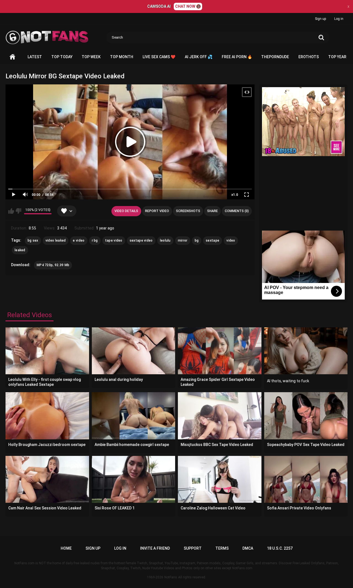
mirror (183, 240)
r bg (95, 240)
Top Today (62, 57)
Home (12, 57)
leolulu (165, 240)
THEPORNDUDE (275, 57)
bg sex (33, 240)
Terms (222, 548)
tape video (113, 240)
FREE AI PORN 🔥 (237, 57)
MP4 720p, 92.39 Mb (53, 265)
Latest (35, 57)
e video (78, 240)
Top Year (337, 57)
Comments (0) (237, 211)
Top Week (91, 57)
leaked (20, 250)
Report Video (157, 211)
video (230, 240)
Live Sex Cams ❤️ (159, 57)
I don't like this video (18, 211)
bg (197, 240)
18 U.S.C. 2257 (280, 548)
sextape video (141, 240)
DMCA (247, 548)
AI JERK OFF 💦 (198, 57)
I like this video (11, 211)
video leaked (56, 240)
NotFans (170, 577)
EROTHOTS (308, 57)
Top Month (121, 57)
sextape (212, 240)
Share (212, 211)
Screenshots (188, 211)
